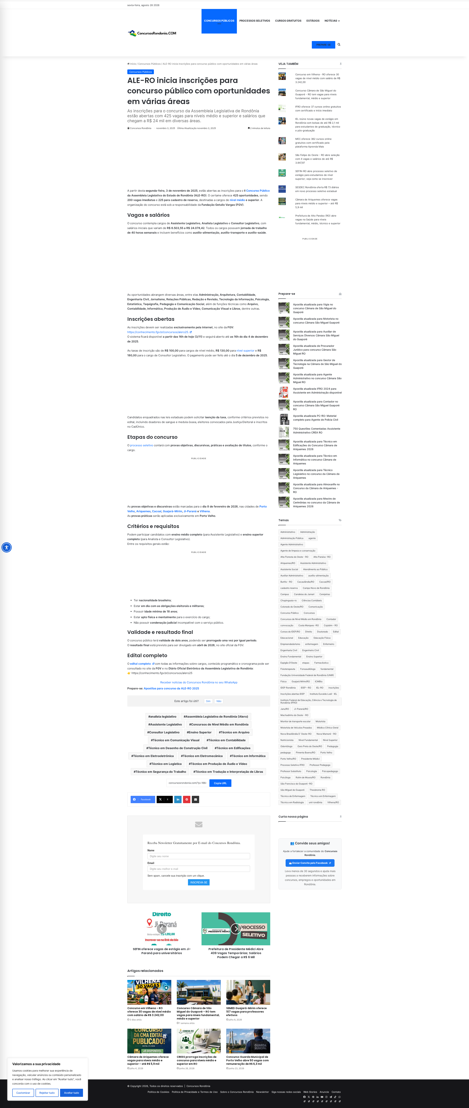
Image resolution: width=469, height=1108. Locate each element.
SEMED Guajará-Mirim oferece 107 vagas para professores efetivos (246, 1011)
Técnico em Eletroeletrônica (153, 756)
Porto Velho (326, 752)
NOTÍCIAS (331, 20)
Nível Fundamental (308, 740)
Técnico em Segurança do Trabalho (161, 771)
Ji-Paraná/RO (301, 709)
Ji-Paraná (190, 511)
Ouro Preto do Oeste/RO (310, 746)
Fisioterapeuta (287, 669)
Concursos (309, 613)
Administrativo (287, 532)
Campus (284, 594)
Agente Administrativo (291, 544)
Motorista (320, 721)
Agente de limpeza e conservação (297, 550)
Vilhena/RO (333, 802)
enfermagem (311, 644)
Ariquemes (143, 511)
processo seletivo (141, 445)
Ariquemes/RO (287, 563)
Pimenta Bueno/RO (305, 752)
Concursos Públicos (149, 63)
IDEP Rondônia (288, 687)
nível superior (245, 350)
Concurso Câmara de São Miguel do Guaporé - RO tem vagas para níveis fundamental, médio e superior (316, 94)
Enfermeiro (328, 644)
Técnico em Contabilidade (227, 740)
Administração (307, 532)
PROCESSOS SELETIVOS (254, 20)
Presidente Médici (310, 758)
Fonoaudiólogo (307, 669)
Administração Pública (291, 538)
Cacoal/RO (324, 581)
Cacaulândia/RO (305, 581)
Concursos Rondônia (198, 1086)
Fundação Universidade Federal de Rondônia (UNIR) (307, 675)
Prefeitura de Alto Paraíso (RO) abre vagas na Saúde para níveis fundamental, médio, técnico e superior (317, 219)
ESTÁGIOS (313, 20)
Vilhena (205, 511)
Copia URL (220, 783)
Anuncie (324, 1091)
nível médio (237, 200)
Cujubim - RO (331, 625)
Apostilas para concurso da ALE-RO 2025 (171, 688)
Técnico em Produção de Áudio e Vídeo (219, 764)
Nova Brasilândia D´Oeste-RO (295, 733)
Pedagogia (332, 746)
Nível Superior (330, 740)
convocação (286, 625)
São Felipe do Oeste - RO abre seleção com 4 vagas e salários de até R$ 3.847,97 (317, 159)
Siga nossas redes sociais (286, 1091)
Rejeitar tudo (47, 1092)
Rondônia (325, 777)
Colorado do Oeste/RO (291, 606)
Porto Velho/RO (288, 758)
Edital (336, 631)
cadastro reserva (289, 588)
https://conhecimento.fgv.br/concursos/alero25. (158, 332)
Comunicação (316, 606)
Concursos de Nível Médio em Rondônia (219, 724)
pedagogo (285, 752)
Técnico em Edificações (233, 748)
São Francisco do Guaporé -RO (296, 783)
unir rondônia (315, 802)
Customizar (23, 1092)
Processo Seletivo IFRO (292, 765)
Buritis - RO (286, 581)
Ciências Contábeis (312, 600)
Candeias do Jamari (304, 594)
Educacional (286, 637)
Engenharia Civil (288, 650)
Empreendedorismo (290, 644)
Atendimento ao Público (315, 569)
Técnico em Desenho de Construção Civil (177, 748)
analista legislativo (163, 716)
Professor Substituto (290, 771)
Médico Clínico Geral (327, 727)
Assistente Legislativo (166, 724)
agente (312, 538)
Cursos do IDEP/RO (290, 631)
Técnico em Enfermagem (323, 796)
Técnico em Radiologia (292, 802)
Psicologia (311, 771)
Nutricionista (286, 740)
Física (283, 681)
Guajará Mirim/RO (301, 681)
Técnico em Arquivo (235, 732)
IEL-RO (319, 687)
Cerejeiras (325, 594)
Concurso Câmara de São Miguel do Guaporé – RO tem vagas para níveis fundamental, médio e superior (198, 1013)
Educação (303, 637)
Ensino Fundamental (290, 656)
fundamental (327, 669)
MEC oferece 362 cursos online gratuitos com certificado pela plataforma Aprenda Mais (313, 142)
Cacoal (156, 511)
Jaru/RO (284, 709)
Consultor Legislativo (164, 732)
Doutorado (322, 631)
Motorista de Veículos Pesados (296, 727)
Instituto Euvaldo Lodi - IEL (323, 693)
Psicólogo (285, 777)
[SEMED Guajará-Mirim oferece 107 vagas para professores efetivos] (248, 992)
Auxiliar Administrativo (291, 575)
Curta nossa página (293, 817)
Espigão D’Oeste (288, 662)
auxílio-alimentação (318, 575)
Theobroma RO (317, 789)
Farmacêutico (321, 662)
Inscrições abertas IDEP (292, 693)
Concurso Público (258, 190)
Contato (336, 1091)
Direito (308, 631)
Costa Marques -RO (308, 625)
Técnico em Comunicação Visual (176, 740)
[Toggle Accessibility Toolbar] (6, 547)
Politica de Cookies (158, 1091)
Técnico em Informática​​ (248, 756)
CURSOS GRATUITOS (288, 20)
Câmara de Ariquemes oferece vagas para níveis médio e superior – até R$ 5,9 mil (148, 1060)
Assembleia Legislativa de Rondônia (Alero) (217, 716)
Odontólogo (286, 746)
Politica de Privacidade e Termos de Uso (195, 1091)
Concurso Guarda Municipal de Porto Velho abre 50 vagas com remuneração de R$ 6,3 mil (247, 1060)
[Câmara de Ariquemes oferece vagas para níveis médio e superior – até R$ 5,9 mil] (149, 1041)
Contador (331, 619)
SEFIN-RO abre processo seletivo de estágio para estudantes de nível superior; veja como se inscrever (316, 175)
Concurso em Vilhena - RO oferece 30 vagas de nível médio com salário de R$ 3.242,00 (317, 78)
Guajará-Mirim (172, 511)
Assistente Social (289, 569)
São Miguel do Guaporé (292, 789)
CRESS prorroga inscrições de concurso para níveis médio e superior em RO (197, 1060)
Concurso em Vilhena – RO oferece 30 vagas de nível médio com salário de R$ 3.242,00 (149, 1011)
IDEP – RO (306, 687)
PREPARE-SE (323, 44)
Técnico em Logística (166, 764)
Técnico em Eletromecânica (203, 756)
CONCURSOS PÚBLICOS (219, 20)
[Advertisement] (198, 161)
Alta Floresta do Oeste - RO (294, 556)
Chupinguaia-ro (288, 600)
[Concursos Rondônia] (152, 32)
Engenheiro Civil (310, 650)
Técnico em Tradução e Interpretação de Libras (229, 771)
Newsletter (262, 1091)
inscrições (333, 687)
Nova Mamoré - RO (326, 733)
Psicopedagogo (330, 771)
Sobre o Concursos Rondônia (237, 1091)
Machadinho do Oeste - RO (294, 715)
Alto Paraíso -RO (321, 556)
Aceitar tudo (71, 1092)
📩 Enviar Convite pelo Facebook (308, 862)
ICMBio (318, 681)
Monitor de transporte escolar (295, 721)
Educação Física (322, 637)
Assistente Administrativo (313, 563)
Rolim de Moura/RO (305, 777)
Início (133, 63)
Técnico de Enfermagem (292, 796)
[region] (47, 1079)
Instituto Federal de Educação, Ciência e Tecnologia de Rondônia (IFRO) (308, 701)
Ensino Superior (200, 732)
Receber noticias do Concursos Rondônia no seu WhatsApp (198, 682)
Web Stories (310, 1091)
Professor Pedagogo (320, 765)
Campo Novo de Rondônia (316, 588)
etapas (305, 662)
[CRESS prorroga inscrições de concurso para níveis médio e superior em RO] (199, 1041)
